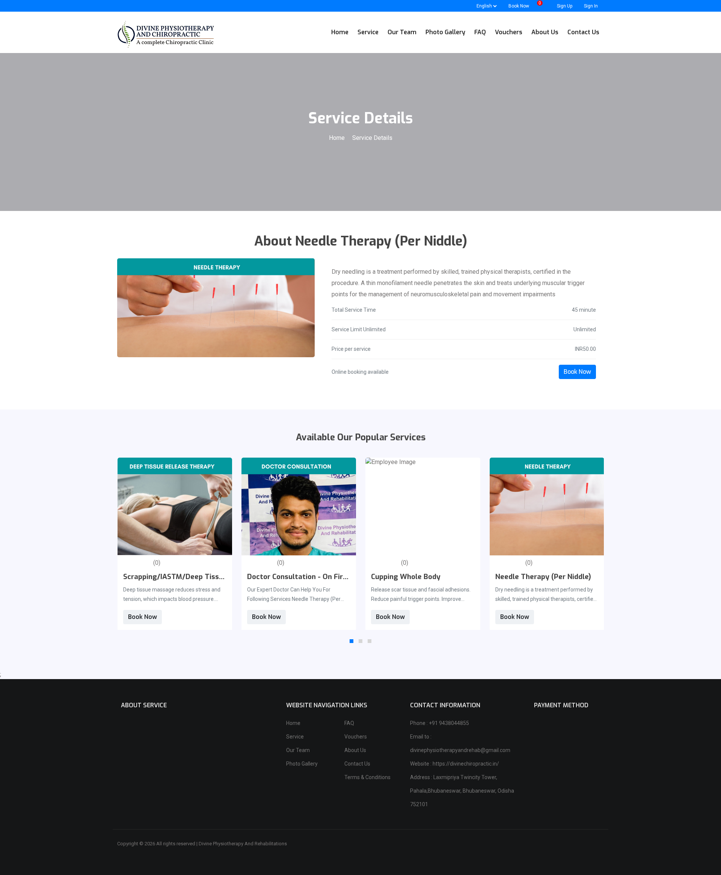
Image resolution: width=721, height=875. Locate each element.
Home (337, 137)
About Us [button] (544, 32)
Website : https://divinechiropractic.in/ (454, 764)
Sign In (590, 6)
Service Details (372, 137)
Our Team (298, 750)
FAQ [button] (480, 32)
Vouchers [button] (508, 32)
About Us (355, 750)
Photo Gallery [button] (445, 32)
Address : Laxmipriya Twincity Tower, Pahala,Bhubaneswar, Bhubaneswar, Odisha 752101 (462, 790)
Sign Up (564, 6)
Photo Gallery (302, 764)
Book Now (577, 372)
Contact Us (357, 764)
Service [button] (368, 32)
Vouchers (355, 737)
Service (295, 737)
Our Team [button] (402, 32)
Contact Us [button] (583, 32)
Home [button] (339, 32)
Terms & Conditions (367, 777)
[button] (351, 641)
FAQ (349, 723)
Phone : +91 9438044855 (439, 723)
